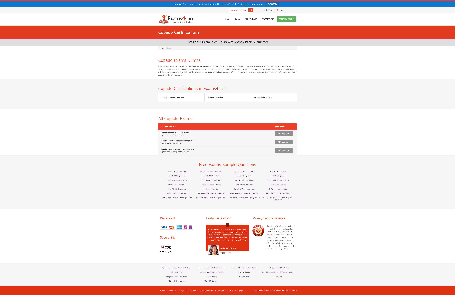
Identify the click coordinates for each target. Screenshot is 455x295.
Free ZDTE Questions (278, 172)
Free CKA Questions (278, 185)
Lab (237, 19)
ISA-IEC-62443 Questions (177, 193)
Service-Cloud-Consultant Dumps (244, 268)
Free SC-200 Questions (177, 189)
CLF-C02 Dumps (211, 277)
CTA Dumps (278, 277)
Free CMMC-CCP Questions (210, 180)
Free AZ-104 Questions (244, 176)
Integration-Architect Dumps (176, 277)
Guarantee (192, 291)
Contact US (221, 291)
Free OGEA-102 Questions (244, 189)
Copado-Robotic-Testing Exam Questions (177, 149)
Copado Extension (215, 97)
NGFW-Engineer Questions (278, 189)
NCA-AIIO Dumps (210, 281)
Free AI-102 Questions (176, 185)
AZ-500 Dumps (177, 272)
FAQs (182, 291)
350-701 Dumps (244, 272)
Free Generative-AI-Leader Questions (244, 193)
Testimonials (268, 19)
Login (281, 10)
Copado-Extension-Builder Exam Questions (178, 141)
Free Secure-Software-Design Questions (177, 198)
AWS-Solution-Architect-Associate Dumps (177, 268)
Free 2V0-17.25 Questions (177, 180)
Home (227, 19)
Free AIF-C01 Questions (244, 180)
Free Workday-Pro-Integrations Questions (244, 198)
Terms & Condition (206, 291)
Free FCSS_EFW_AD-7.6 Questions (278, 193)
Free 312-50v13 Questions (211, 185)
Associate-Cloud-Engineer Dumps (210, 272)
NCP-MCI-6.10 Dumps (176, 281)
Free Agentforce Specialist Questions (211, 193)
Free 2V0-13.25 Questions (244, 172)
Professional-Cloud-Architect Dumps (210, 268)
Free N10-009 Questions (177, 176)
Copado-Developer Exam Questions (175, 132)
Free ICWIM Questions (244, 185)
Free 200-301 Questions (211, 176)
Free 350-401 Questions (278, 176)
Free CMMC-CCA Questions (278, 180)
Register (268, 10)
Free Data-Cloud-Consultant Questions (210, 198)
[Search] (250, 10)
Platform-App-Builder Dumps (278, 268)
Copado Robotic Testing (263, 97)
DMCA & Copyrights (237, 291)
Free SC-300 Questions (210, 189)
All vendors (251, 19)
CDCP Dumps (244, 277)
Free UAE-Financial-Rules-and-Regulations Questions (278, 199)
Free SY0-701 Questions (177, 172)
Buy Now (285, 134)
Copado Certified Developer (173, 97)
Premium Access (286, 19)
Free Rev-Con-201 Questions (211, 172)
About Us (172, 291)
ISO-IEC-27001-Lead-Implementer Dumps (278, 272)
